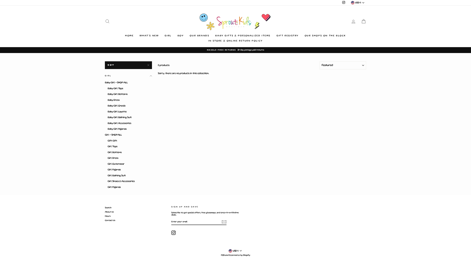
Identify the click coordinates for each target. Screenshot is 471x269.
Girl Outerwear (116, 164)
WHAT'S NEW (149, 36)
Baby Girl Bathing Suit (120, 117)
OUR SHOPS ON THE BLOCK (325, 36)
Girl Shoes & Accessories (121, 181)
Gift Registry (288, 36)
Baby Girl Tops (115, 88)
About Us (109, 212)
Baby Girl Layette (117, 112)
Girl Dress (113, 158)
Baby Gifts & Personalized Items (242, 36)
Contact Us (110, 220)
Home (129, 36)
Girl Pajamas (114, 170)
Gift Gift (112, 141)
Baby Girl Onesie (116, 106)
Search (108, 208)
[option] (235, 50)
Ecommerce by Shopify (239, 255)
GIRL (168, 36)
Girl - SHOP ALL (113, 135)
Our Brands (199, 36)
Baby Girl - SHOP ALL (116, 83)
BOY (181, 36)
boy (111, 65)
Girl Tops (112, 146)
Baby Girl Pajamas (117, 129)
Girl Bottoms (115, 152)
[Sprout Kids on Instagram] (173, 233)
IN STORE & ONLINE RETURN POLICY (235, 41)
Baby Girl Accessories (119, 123)
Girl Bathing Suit (117, 176)
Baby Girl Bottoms (118, 94)
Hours (108, 216)
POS (223, 255)
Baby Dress (114, 100)
